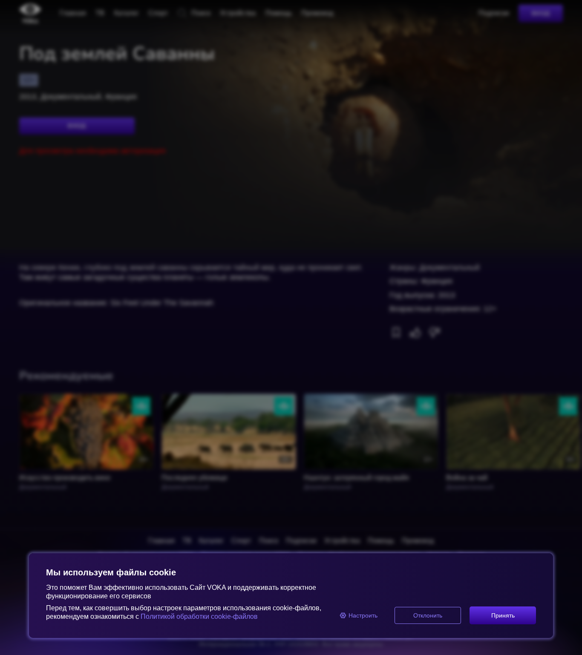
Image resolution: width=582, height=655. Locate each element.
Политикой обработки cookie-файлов (199, 616)
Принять (503, 615)
